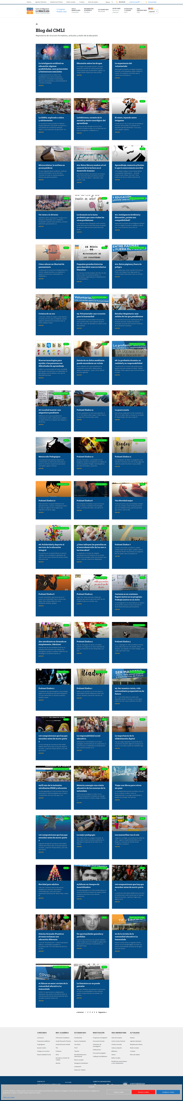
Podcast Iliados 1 (84, 688)
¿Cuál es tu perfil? (134, 2)
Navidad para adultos (49, 884)
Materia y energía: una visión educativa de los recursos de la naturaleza (91, 788)
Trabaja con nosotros (43, 1051)
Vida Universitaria (117, 1038)
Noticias (29, 2)
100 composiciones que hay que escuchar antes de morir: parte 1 (129, 887)
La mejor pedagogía (86, 835)
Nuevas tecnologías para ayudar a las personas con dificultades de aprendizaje (51, 363)
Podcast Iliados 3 (122, 641)
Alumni (113, 1054)
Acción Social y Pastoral (118, 1041)
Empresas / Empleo (79, 1070)
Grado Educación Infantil (63, 1044)
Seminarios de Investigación (97, 1045)
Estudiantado (78, 1038)
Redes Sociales (71, 2)
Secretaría (77, 1044)
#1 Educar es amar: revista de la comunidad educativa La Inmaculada (53, 986)
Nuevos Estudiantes (80, 1041)
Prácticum (58, 1051)
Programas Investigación (100, 1038)
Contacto (81, 2)
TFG (57, 1048)
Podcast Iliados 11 (123, 456)
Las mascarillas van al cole (127, 835)
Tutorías (76, 1051)
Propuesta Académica (43, 1041)
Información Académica (62, 1038)
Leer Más (41, 85)
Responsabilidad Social (44, 1054)
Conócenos (40, 1038)
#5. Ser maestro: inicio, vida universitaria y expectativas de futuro (129, 691)
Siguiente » (102, 1012)
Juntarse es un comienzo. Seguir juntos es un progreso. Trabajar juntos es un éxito (128, 597)
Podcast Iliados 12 (85, 456)
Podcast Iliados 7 (123, 544)
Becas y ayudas (78, 1060)
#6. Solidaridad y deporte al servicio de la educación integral (51, 547)
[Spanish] (152, 8)
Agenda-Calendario (41, 2)
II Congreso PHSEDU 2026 (62, 10)
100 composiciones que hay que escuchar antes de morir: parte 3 (53, 739)
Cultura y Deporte (117, 1048)
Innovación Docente (98, 1041)
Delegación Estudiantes (81, 1063)
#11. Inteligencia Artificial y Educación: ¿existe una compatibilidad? (127, 217)
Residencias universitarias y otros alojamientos (119, 1062)
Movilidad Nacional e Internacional (80, 1055)
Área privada (152, 2)
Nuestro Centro (41, 1048)
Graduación (77, 1066)
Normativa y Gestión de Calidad (62, 1059)
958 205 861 (122, 2)
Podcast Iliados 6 (46, 594)
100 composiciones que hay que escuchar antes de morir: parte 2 (53, 838)
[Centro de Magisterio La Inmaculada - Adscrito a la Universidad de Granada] (38, 11)
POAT (75, 1048)
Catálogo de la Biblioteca (100, 1056)
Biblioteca (114, 1051)
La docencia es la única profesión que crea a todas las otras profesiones (90, 217)
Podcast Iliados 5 (84, 594)
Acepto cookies (119, 1092)
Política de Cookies (9, 1097)
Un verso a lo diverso (48, 214)
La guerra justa (122, 410)
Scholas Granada (117, 1044)
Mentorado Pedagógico (49, 456)
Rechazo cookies (143, 1092)
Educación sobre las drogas (89, 63)
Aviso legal (68, 1082)
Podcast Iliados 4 (85, 641)
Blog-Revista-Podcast (56, 2)
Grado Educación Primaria (63, 1041)
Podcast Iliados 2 (46, 688)
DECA (57, 1054)
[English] (149, 8)
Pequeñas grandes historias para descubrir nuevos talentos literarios (91, 267)
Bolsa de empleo (93, 2)
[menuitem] (29, 2)
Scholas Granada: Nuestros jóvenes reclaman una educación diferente (51, 937)
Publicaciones (97, 1050)
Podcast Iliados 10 (47, 500)
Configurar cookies (168, 1092)
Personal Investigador (99, 1053)
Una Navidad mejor (124, 500)
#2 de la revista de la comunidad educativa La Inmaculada (126, 937)
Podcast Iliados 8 (85, 500)
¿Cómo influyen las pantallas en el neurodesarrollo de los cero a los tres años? (91, 547)
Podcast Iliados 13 (85, 410)
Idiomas (58, 1063)
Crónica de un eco (47, 313)
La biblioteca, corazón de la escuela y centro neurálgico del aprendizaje (91, 120)
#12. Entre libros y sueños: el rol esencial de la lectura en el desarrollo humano (91, 168)
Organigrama (41, 1044)
